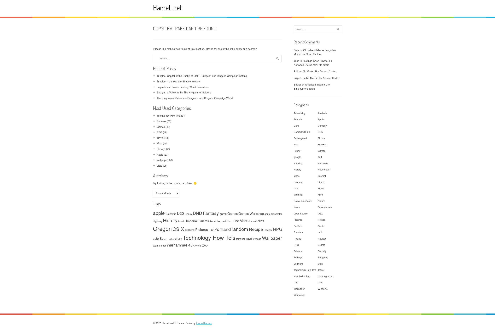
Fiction (321, 138)
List (236, 220)
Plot (211, 230)
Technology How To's (168, 115)
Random (298, 232)
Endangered (300, 138)
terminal (240, 238)
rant (320, 232)
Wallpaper (162, 160)
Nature (321, 201)
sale (156, 238)
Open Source (301, 213)
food (296, 144)
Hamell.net (167, 7)
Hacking (298, 163)
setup (171, 238)
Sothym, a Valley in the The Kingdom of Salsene (184, 92)
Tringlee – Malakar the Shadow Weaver (179, 81)
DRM (320, 131)
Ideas (297, 175)
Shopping (323, 257)
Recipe (256, 229)
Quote (321, 226)
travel (249, 238)
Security (322, 251)
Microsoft (252, 221)
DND (197, 213)
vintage (257, 239)
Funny (297, 150)
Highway (157, 221)
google (297, 156)
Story (320, 263)
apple (159, 212)
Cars (296, 125)
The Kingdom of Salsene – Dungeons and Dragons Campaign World (195, 98)
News (297, 207)
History (161, 149)
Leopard (221, 221)
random (240, 228)
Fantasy (211, 213)
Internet (212, 221)
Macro (321, 188)
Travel (160, 138)
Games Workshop (251, 213)
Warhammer (159, 245)
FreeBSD (323, 144)
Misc (159, 143)
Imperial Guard (196, 221)
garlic (268, 214)
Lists (159, 165)
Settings (298, 257)
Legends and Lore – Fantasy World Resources (183, 87)
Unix (296, 282)
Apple (160, 154)
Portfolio (298, 226)
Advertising (300, 113)
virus (320, 282)
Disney (188, 213)
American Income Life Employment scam (312, 86)
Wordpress (299, 295)
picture (190, 229)
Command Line (302, 131)
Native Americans (303, 201)
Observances (325, 207)
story (178, 238)
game (223, 214)
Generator (276, 213)
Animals (298, 119)
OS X (178, 228)
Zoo (205, 245)
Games (161, 127)
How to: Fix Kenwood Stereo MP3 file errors (313, 63)
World (198, 245)
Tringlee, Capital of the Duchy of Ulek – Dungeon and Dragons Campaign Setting (202, 76)
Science (298, 251)
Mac (243, 220)
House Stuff (324, 169)
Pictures (161, 121)
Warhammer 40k (181, 245)
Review (268, 230)
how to (181, 221)
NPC (261, 221)
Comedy (322, 125)
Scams (321, 244)
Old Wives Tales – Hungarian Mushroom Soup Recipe (315, 52)
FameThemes (204, 323)
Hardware (323, 163)
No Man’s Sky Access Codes (319, 71)
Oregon (162, 228)
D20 (180, 213)
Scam (164, 238)
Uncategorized (325, 276)
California (171, 214)
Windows (323, 288)
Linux (230, 221)
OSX (320, 213)
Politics (321, 219)
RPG (159, 132)
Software (298, 263)
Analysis (322, 113)
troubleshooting (302, 276)
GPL (320, 156)
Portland (222, 229)
